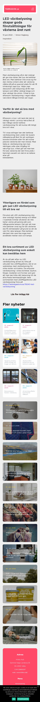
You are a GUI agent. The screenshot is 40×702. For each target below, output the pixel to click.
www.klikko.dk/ (22, 672)
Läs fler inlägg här (20, 294)
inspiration (7, 39)
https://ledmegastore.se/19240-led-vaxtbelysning (19, 285)
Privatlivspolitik (23, 699)
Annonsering (20, 684)
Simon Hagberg (21, 35)
